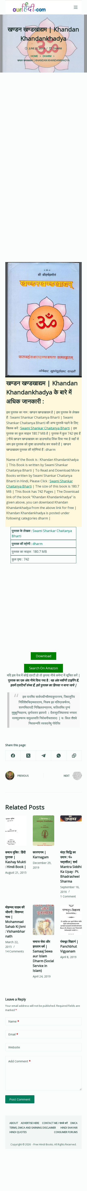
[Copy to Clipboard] (74, 756)
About (14, 1123)
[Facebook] (13, 756)
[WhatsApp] (58, 756)
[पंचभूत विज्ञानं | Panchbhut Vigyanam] (71, 920)
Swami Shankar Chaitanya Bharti (45, 428)
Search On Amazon (43, 668)
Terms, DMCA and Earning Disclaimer (33, 1127)
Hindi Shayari (68, 1127)
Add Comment (19, 1061)
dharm (57, 48)
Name (13, 1021)
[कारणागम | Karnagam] (43, 830)
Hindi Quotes (18, 1132)
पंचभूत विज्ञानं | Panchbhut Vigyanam (69, 946)
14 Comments (14, 951)
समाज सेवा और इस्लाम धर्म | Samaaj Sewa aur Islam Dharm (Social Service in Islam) (43, 956)
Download (43, 656)
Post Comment (19, 1099)
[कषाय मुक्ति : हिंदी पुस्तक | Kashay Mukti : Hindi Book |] (16, 830)
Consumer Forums (65, 1132)
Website (14, 1047)
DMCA (73, 1123)
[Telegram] (43, 756)
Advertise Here (30, 1123)
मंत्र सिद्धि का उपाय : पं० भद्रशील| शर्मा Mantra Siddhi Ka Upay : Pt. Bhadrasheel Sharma (71, 867)
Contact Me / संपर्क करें (55, 1123)
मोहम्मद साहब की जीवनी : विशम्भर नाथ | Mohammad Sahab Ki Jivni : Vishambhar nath (15, 921)
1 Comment (68, 896)
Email (13, 1034)
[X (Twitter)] (28, 756)
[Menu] (75, 7)
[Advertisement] (43, 127)
